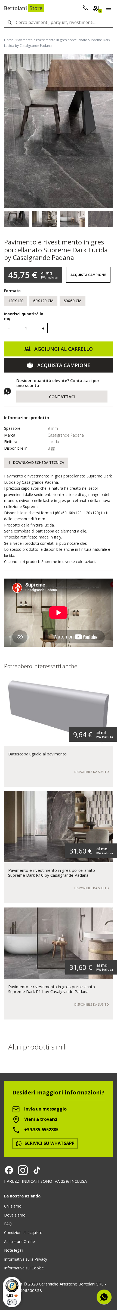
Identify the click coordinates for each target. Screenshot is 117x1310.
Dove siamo (15, 1215)
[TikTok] (37, 1170)
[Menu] (107, 9)
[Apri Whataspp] (104, 1297)
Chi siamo (12, 1206)
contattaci (62, 396)
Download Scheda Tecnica (38, 462)
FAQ (8, 1223)
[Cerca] (9, 22)
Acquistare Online (19, 1241)
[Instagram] (23, 1170)
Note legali (13, 1250)
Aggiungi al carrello (63, 349)
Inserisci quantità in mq (23, 316)
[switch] (12, 1302)
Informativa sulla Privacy (25, 1259)
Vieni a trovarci (40, 1120)
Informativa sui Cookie (24, 1267)
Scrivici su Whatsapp (49, 1143)
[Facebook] (9, 1170)
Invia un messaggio (45, 1109)
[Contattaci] (85, 9)
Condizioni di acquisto (23, 1232)
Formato (12, 290)
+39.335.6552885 (41, 1130)
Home (9, 40)
